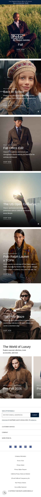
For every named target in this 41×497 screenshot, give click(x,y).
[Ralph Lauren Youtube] (20, 447)
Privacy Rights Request (20, 469)
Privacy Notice (20, 465)
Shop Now (20, 49)
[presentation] (20, 31)
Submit (34, 415)
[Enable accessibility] (4, 492)
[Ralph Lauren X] (25, 447)
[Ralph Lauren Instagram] (10, 447)
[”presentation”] (16, 377)
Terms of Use (20, 460)
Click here (5, 420)
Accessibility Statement (20, 487)
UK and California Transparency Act (20, 478)
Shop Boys (7, 105)
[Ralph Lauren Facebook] (15, 447)
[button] (30, 7)
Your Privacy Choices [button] (20, 482)
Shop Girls (19, 105)
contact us (33, 420)
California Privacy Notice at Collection (20, 473)
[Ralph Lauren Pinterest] (30, 447)
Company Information (20, 456)
